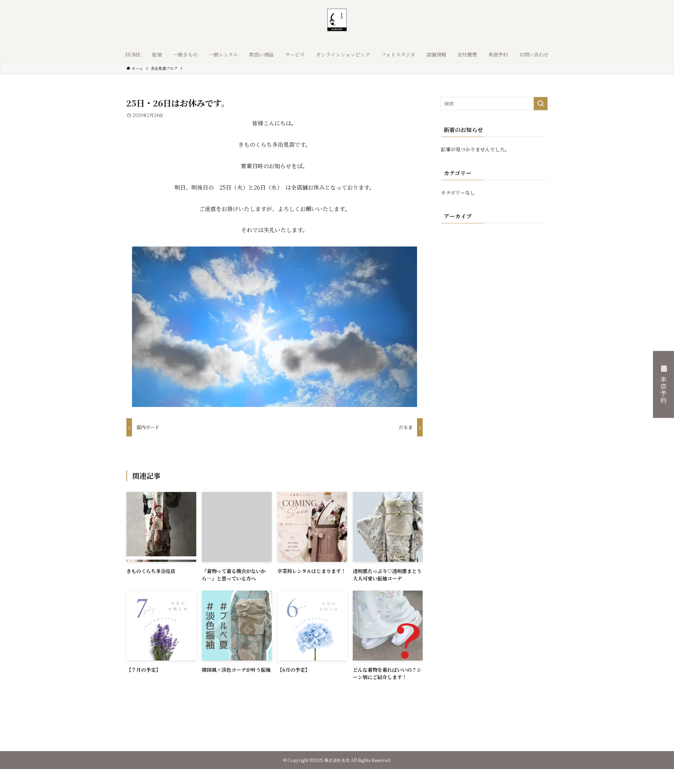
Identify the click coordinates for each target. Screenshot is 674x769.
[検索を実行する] (541, 103)
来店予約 (663, 390)
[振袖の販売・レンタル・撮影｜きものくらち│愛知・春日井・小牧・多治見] (337, 24)
